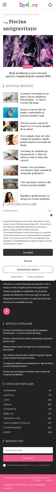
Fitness (27, 67)
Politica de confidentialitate (40, 465)
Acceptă (28, 252)
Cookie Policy (17, 276)
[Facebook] (6, 311)
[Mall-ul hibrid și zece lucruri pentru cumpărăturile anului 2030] (28, 51)
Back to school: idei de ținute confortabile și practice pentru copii (33, 112)
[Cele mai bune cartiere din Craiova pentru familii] (10, 184)
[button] (51, 215)
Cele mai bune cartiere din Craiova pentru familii (35, 184)
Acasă (5, 14)
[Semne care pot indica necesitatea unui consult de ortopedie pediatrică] (10, 170)
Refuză (28, 260)
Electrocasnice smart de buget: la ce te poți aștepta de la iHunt (35, 126)
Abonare (28, 458)
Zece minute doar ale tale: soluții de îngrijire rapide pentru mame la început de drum (35, 140)
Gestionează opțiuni (28, 269)
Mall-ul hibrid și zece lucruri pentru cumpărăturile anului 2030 (28, 74)
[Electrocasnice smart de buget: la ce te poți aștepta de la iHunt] (10, 126)
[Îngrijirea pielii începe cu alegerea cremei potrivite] (10, 197)
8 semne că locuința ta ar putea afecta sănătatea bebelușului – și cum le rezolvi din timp (34, 98)
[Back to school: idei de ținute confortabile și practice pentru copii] (10, 112)
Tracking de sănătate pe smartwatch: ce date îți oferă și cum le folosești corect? (34, 156)
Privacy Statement (36, 276)
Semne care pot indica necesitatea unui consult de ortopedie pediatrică (35, 170)
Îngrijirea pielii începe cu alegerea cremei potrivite (35, 197)
